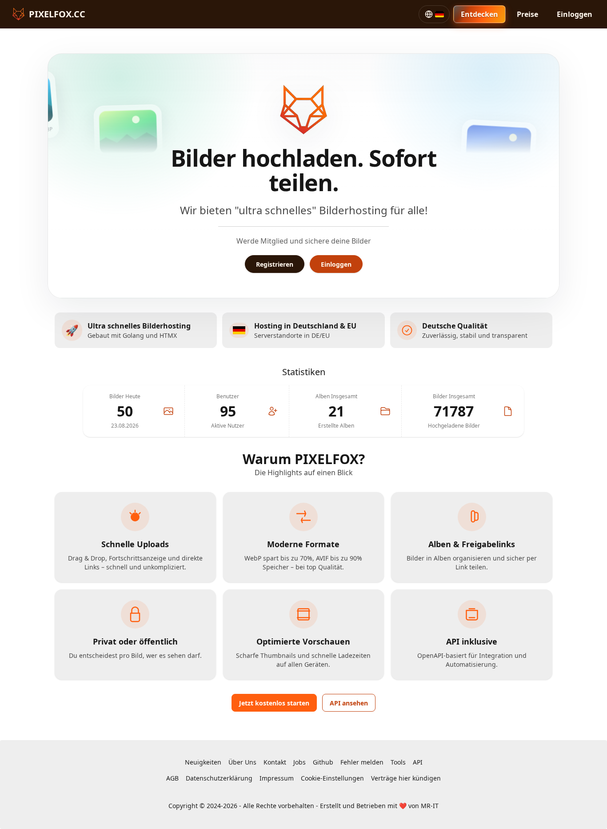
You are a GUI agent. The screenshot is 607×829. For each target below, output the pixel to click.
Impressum (277, 778)
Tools (398, 762)
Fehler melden (361, 762)
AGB (172, 778)
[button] (434, 14)
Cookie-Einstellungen (332, 778)
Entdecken (479, 14)
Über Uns (242, 762)
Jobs (299, 762)
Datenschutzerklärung (219, 778)
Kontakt (275, 762)
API (418, 762)
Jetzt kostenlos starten (274, 703)
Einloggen (574, 14)
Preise (527, 14)
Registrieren (274, 264)
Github (323, 762)
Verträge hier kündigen (406, 778)
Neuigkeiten (203, 762)
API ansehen (349, 703)
